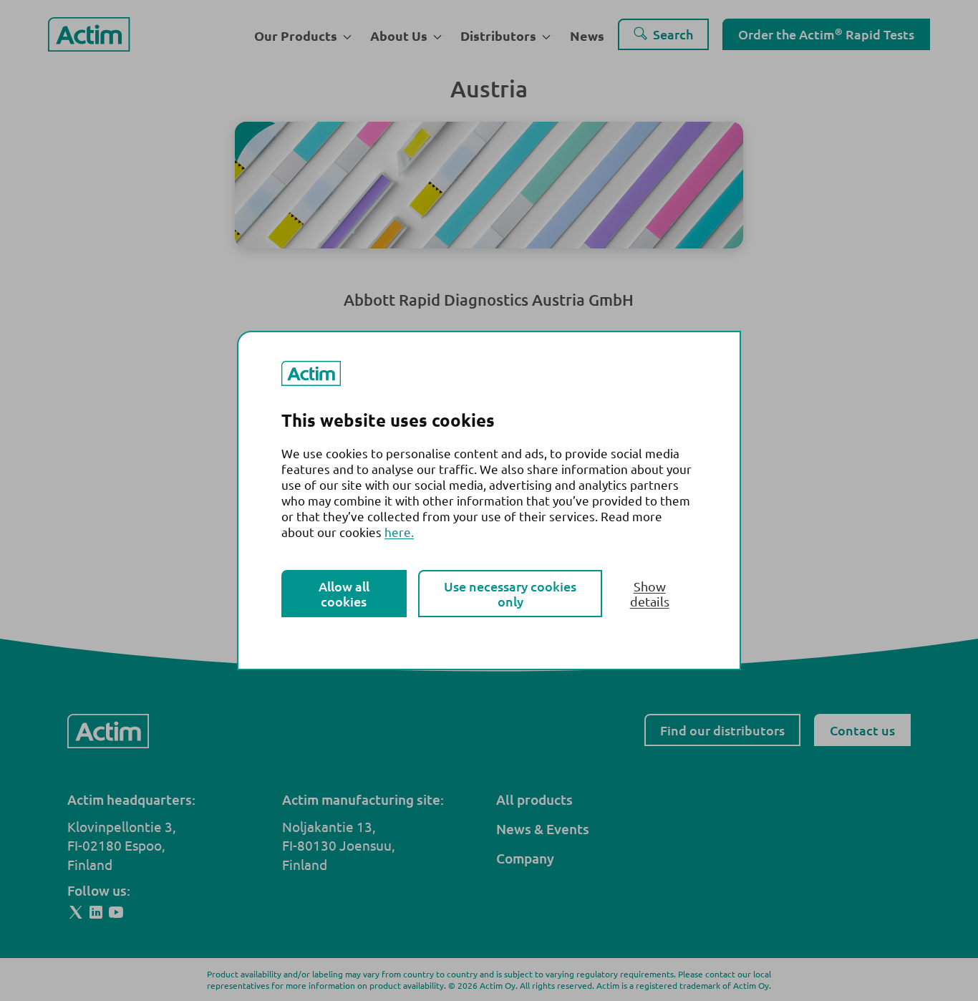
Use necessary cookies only (510, 593)
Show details (649, 594)
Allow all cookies (344, 593)
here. (399, 531)
